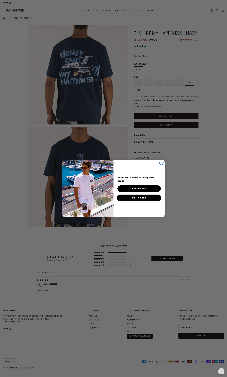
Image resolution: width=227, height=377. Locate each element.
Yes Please (139, 188)
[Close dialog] (161, 163)
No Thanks (139, 197)
